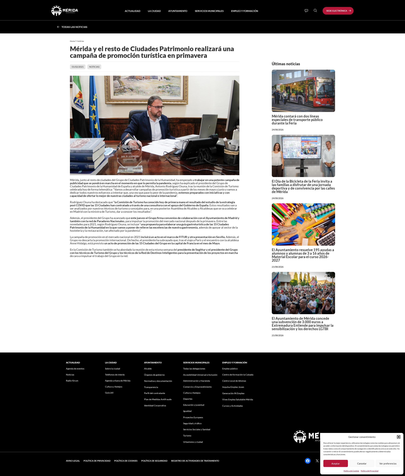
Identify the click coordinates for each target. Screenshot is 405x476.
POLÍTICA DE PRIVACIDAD (97, 460)
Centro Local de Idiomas (234, 380)
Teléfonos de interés (115, 374)
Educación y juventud (193, 404)
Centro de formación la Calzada (237, 374)
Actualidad (132, 11)
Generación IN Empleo (233, 393)
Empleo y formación (244, 11)
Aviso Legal (73, 460)
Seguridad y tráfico (192, 423)
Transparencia (151, 387)
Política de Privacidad (369, 471)
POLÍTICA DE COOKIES (125, 460)
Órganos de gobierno (154, 374)
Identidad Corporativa (155, 405)
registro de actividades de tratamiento (195, 460)
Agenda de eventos (75, 368)
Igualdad (187, 411)
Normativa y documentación (158, 381)
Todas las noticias (74, 26)
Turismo (187, 435)
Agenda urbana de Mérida (117, 380)
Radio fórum (72, 380)
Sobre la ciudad (112, 368)
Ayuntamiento (177, 11)
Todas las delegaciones (194, 368)
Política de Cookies (351, 471)
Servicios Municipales (209, 11)
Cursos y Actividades (232, 405)
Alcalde (148, 368)
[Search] (315, 10)
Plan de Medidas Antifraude (157, 399)
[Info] (306, 10)
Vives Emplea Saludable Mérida (237, 399)
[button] (398, 436)
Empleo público (230, 368)
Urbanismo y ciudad (193, 442)
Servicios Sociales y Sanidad (196, 429)
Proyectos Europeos (193, 417)
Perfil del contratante (154, 393)
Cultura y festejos (113, 386)
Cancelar (362, 463)
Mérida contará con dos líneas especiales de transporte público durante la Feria (297, 119)
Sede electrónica (336, 10)
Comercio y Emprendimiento (197, 386)
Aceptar (335, 463)
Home (72, 41)
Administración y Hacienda (196, 380)
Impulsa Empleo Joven (233, 387)
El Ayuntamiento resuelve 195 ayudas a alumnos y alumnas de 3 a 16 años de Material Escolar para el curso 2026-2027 (303, 255)
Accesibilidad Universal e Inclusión (200, 374)
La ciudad (154, 11)
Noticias (80, 41)
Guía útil (109, 392)
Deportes (187, 398)
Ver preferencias (388, 463)
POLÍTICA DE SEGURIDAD (154, 460)
